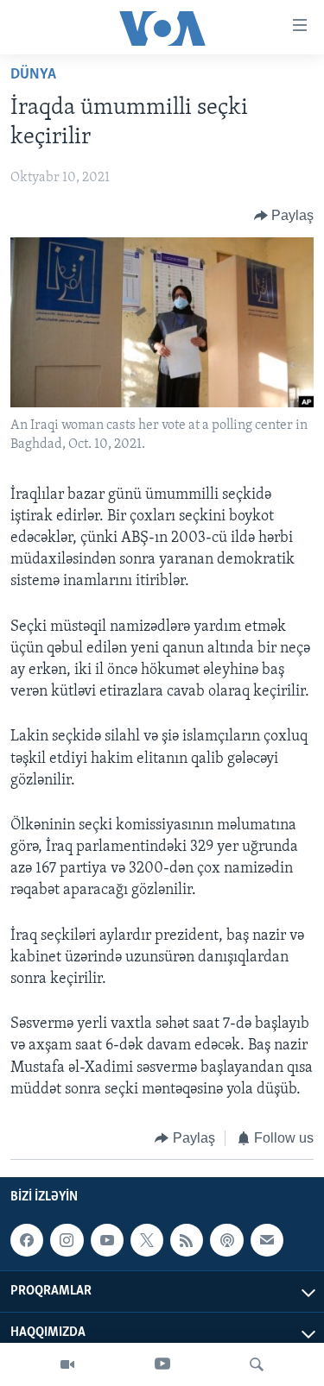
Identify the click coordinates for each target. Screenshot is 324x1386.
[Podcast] (226, 1241)
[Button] (284, 216)
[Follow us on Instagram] (66, 1241)
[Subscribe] (267, 1241)
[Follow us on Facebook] (26, 1241)
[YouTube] (162, 1364)
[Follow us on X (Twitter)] (146, 1241)
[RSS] (186, 1241)
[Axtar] (257, 1364)
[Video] (67, 1364)
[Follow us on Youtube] (107, 1241)
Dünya (33, 75)
